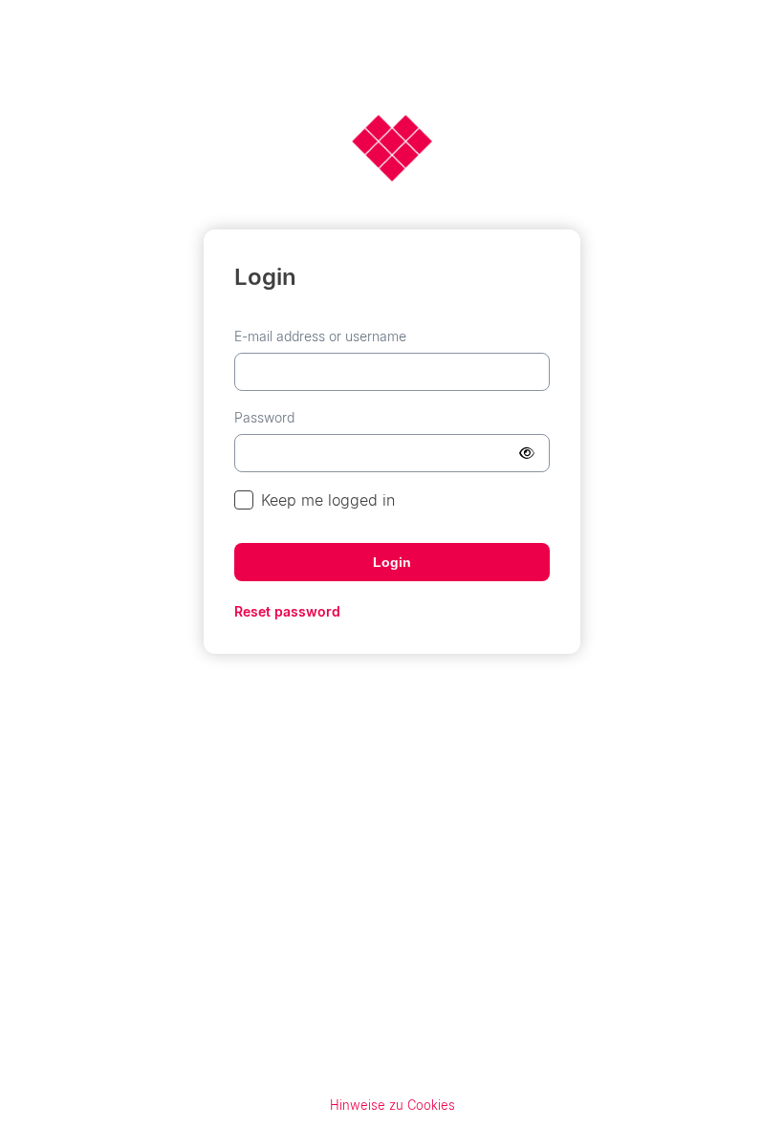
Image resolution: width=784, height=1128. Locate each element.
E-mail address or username (320, 336)
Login (392, 562)
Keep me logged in (328, 500)
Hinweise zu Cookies (392, 1105)
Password (264, 417)
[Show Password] (526, 453)
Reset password (287, 611)
